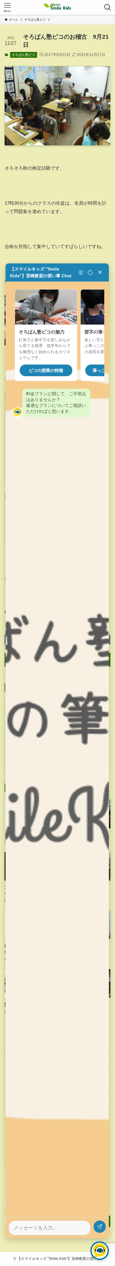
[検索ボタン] (107, 7)
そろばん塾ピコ (23, 55)
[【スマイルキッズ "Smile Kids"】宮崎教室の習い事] (57, 7)
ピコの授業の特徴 (46, 370)
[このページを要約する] (82, 273)
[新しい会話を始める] (90, 273)
